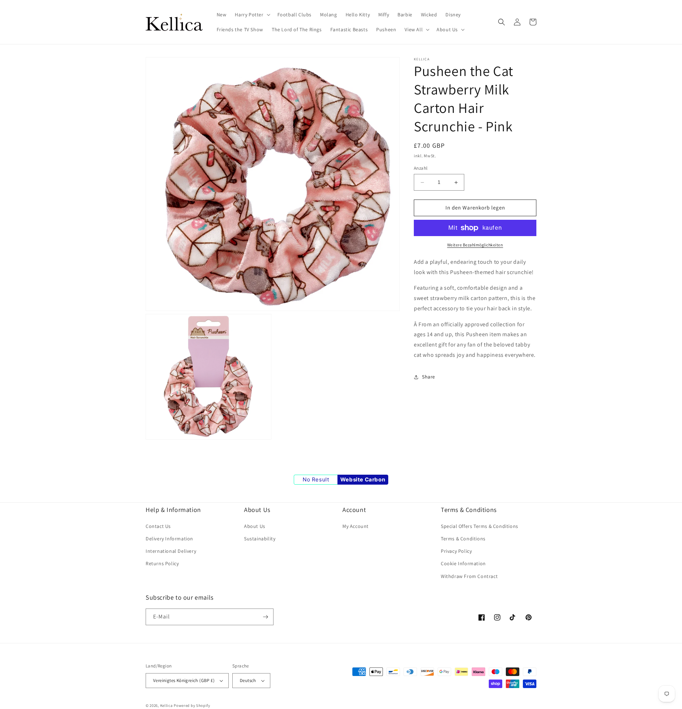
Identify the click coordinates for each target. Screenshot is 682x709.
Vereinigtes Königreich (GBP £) (184, 680)
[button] (252, 14)
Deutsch (248, 680)
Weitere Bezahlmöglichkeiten (475, 244)
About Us (254, 526)
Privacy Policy (456, 551)
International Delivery (171, 551)
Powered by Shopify (192, 705)
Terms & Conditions (463, 538)
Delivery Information (169, 538)
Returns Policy (162, 563)
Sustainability (259, 538)
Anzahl (420, 168)
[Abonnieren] (265, 617)
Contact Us (158, 526)
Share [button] (428, 377)
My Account (355, 526)
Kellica (166, 705)
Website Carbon (362, 479)
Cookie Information (463, 563)
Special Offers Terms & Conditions (479, 526)
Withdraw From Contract (469, 576)
